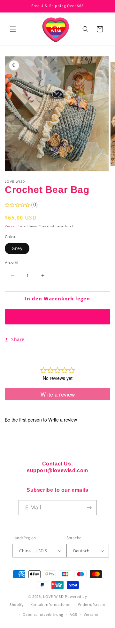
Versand (12, 226)
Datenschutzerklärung (43, 614)
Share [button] (18, 339)
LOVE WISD (53, 596)
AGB (73, 614)
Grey (17, 248)
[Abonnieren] (89, 507)
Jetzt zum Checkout (57, 317)
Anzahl (11, 262)
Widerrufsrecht (91, 604)
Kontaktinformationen (51, 604)
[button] (13, 29)
